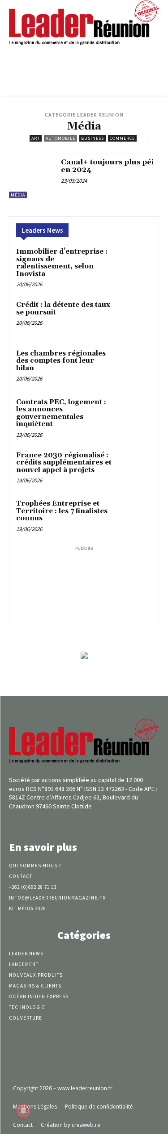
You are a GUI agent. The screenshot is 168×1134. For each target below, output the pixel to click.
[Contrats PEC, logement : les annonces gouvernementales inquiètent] (134, 414)
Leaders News (42, 230)
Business (92, 138)
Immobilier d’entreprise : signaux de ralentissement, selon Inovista (62, 262)
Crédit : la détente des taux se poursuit (63, 309)
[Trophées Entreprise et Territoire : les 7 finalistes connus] (134, 516)
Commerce (122, 138)
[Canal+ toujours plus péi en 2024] (31, 176)
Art (35, 138)
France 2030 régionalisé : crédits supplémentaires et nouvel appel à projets (64, 462)
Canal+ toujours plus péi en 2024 (107, 166)
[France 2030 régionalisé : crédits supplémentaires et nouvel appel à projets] (134, 467)
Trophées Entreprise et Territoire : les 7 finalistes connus (62, 511)
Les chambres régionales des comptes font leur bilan (61, 360)
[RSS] (99, 823)
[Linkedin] (84, 823)
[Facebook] (68, 823)
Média (18, 195)
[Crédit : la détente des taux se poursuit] (134, 317)
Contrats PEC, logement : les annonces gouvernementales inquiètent (61, 413)
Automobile (60, 138)
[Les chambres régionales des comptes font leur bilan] (134, 366)
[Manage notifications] (23, 1111)
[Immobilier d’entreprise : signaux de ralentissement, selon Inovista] (134, 264)
